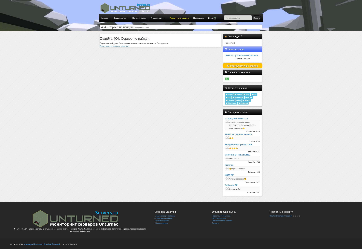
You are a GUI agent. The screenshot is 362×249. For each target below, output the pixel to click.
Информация (157, 17)
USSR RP (229, 175)
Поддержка (198, 17)
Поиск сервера (139, 17)
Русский (230, 100)
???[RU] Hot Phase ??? (236, 118)
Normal (239, 94)
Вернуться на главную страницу (114, 45)
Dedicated (244, 103)
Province (229, 164)
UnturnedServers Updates (222, 220)
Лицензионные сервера (165, 216)
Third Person (231, 103)
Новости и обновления (221, 216)
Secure (249, 97)
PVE (254, 94)
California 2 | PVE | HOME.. (237, 154)
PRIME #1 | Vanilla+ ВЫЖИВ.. (239, 134)
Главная (105, 17)
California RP (231, 185)
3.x (227, 79)
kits (239, 100)
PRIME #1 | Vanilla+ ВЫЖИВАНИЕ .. (242, 55)
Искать (256, 17)
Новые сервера (161, 223)
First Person (238, 97)
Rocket (230, 94)
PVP (228, 97)
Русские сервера (162, 220)
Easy (247, 94)
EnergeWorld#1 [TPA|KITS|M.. (239, 144)
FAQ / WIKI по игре (219, 218)
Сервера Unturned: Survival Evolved (42, 244)
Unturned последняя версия (281, 216)
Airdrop (247, 100)
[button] (212, 18)
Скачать (215, 223)
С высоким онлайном (163, 218)
